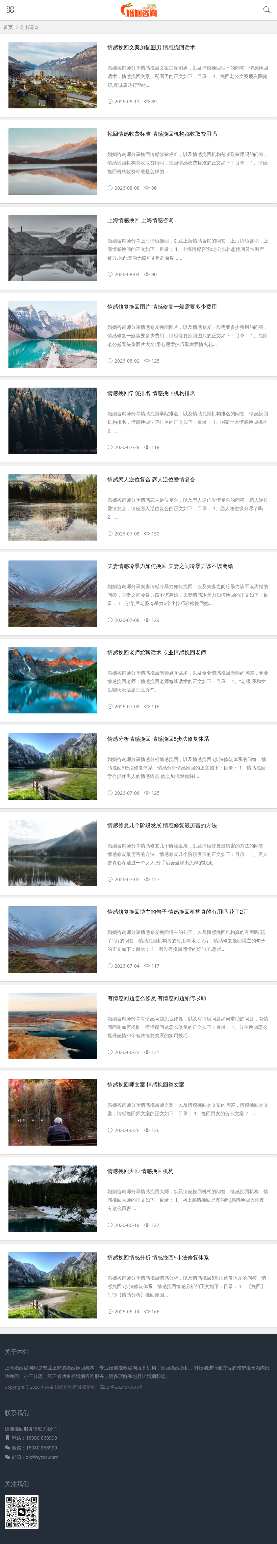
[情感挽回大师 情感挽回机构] (52, 1201)
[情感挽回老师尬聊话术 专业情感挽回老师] (52, 682)
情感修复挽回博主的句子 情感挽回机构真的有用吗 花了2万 (177, 911)
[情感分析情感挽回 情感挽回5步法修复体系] (52, 769)
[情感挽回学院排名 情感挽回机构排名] (52, 423)
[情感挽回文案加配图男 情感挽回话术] (52, 77)
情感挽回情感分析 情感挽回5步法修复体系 (158, 1257)
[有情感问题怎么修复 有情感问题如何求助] (52, 1028)
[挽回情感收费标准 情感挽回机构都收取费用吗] (52, 164)
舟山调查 (29, 27)
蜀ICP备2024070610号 (121, 1387)
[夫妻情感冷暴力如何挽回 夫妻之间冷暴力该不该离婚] (52, 596)
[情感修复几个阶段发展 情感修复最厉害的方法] (52, 855)
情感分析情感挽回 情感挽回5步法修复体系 (158, 738)
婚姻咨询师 (66, 1387)
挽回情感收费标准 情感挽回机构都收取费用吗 (162, 133)
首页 (8, 27)
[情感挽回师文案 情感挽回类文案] (52, 1115)
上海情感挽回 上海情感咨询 (140, 220)
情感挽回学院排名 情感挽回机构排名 (151, 393)
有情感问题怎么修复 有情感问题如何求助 (156, 998)
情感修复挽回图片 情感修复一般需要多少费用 (162, 306)
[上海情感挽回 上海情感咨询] (52, 250)
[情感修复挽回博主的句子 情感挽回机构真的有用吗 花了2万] (52, 942)
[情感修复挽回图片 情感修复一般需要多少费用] (52, 337)
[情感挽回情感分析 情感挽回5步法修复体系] (52, 1288)
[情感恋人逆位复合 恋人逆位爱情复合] (52, 510)
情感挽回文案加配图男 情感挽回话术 (151, 47)
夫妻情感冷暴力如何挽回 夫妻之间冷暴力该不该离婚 (170, 566)
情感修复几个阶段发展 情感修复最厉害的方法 (162, 825)
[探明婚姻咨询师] (139, 16)
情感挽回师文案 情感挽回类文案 (145, 1084)
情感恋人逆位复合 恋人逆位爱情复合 (151, 479)
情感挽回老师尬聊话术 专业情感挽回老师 (156, 652)
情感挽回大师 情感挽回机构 (140, 1171)
